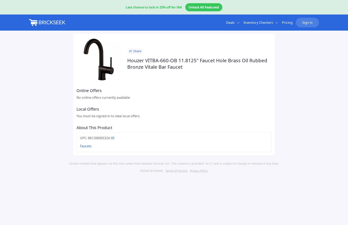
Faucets (86, 146)
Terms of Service (176, 171)
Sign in (307, 22)
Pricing (287, 22)
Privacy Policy (199, 171)
